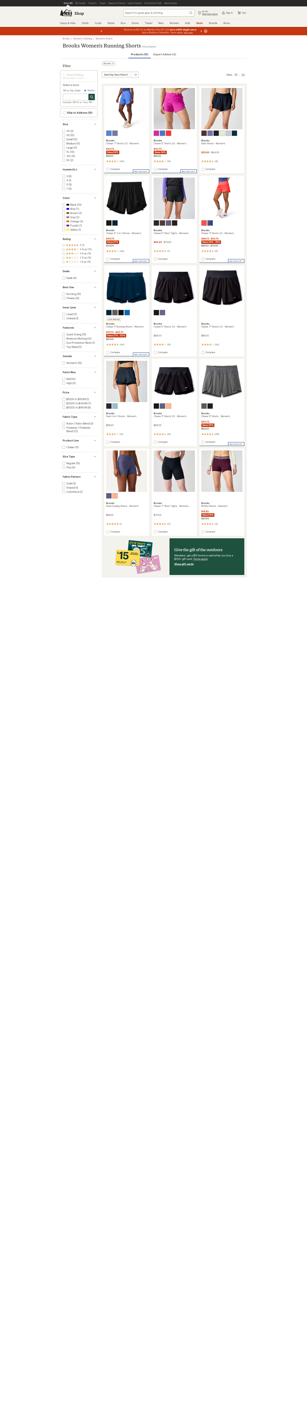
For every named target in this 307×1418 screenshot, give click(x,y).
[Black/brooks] (121, 312)
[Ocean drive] (115, 223)
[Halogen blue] (228, 133)
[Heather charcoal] (115, 312)
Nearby (91, 90)
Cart (244, 12)
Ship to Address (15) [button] (79, 112)
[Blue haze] (115, 406)
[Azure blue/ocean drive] (127, 312)
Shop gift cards (184, 564)
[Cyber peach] (168, 406)
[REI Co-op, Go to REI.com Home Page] (66, 13)
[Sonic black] (174, 223)
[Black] (216, 133)
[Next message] (201, 31)
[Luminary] (222, 133)
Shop (79, 13)
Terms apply (200, 558)
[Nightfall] (210, 133)
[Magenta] (156, 133)
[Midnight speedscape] (210, 223)
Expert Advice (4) (164, 54)
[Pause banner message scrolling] (205, 31)
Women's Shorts (104, 38)
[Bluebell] (109, 133)
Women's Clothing (82, 38)
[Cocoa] (204, 133)
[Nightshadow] (115, 133)
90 (243, 74)
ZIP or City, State (71, 90)
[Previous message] (101, 31)
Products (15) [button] (139, 54)
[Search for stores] (91, 97)
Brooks (66, 38)
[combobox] (158, 13)
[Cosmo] (234, 133)
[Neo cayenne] (168, 133)
